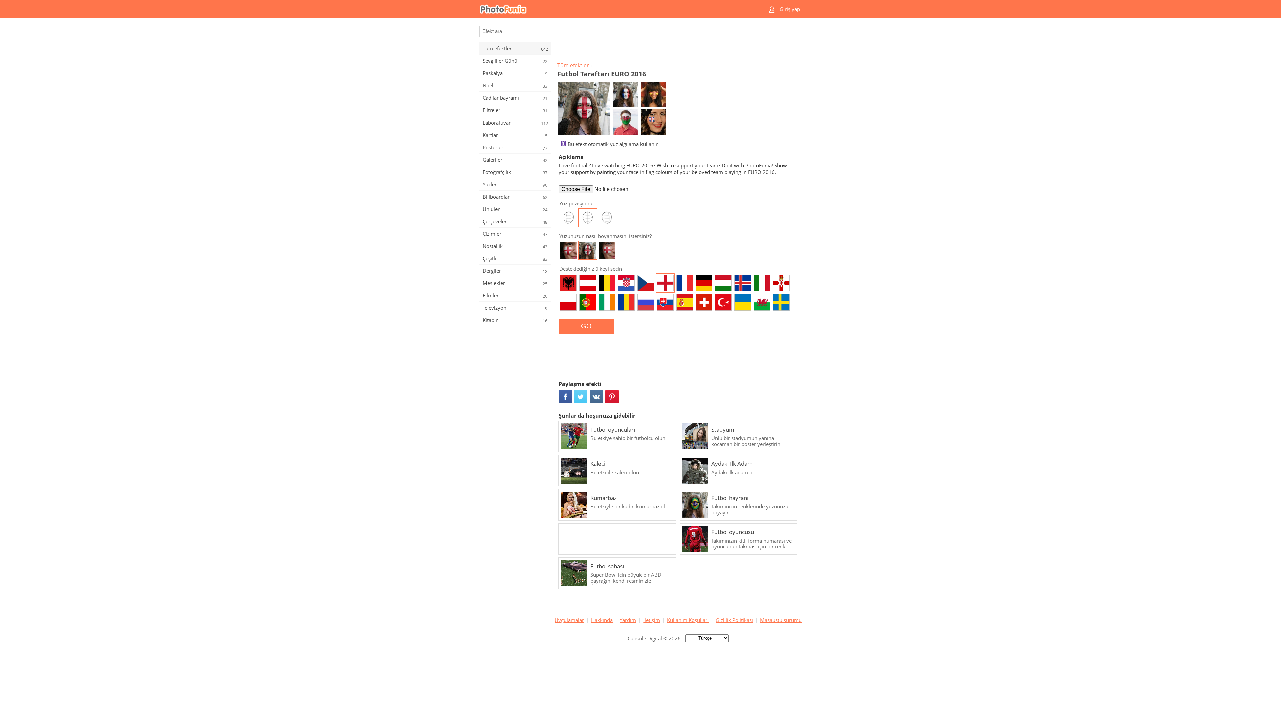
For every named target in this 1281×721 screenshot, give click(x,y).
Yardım (628, 620)
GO (586, 326)
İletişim (651, 620)
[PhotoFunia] (615, 9)
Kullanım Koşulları (688, 620)
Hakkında (602, 620)
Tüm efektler (573, 65)
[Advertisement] (678, 42)
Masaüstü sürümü (781, 620)
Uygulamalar (569, 620)
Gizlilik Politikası (734, 620)
